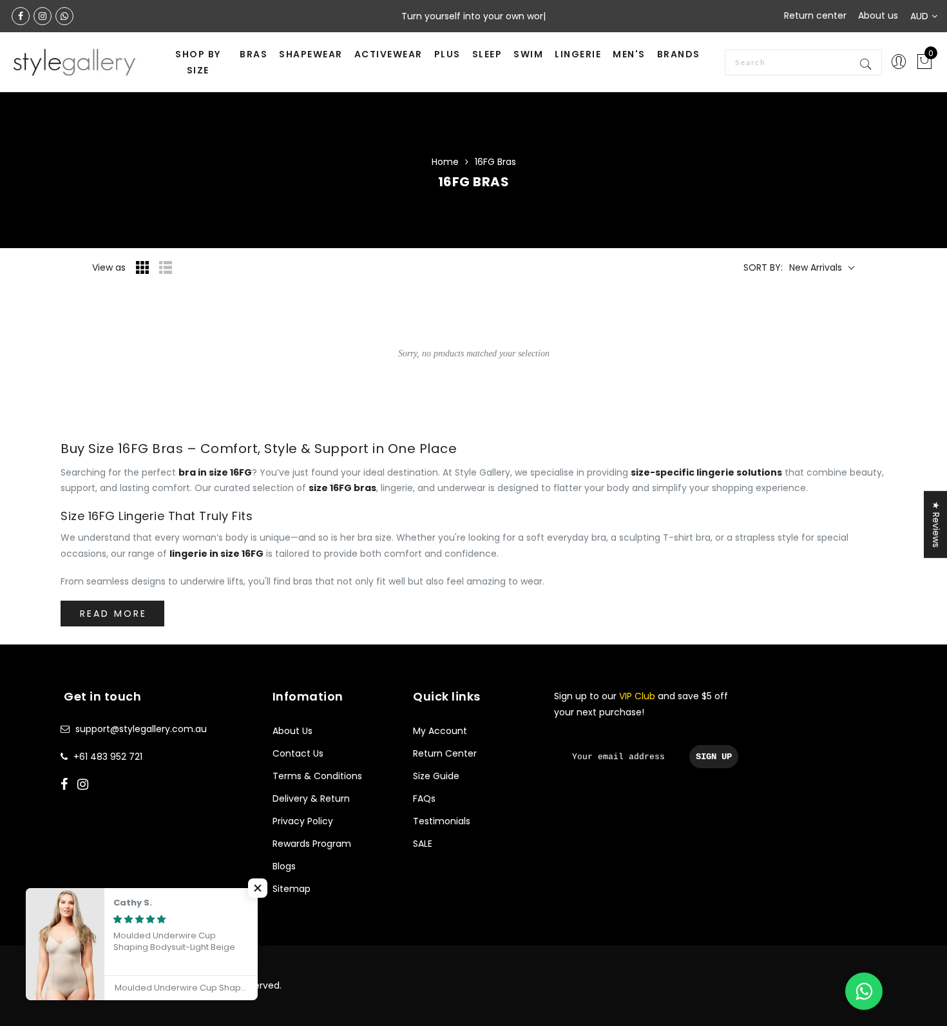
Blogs (284, 866)
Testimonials (441, 821)
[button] (257, 888)
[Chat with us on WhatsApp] (864, 991)
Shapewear (311, 54)
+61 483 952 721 (107, 756)
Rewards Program (312, 843)
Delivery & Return (311, 798)
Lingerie (578, 54)
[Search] (867, 62)
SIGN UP (714, 756)
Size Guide (436, 776)
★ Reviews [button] (936, 524)
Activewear (388, 54)
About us (878, 15)
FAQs (424, 798)
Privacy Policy (303, 821)
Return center (815, 15)
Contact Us (298, 753)
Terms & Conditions (317, 776)
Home (445, 161)
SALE (422, 843)
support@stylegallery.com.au (141, 728)
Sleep (487, 54)
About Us (292, 730)
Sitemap (292, 888)
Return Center (445, 753)
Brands (678, 54)
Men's (629, 54)
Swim (528, 54)
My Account (440, 730)
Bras (253, 54)
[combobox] (803, 62)
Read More (113, 613)
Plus (447, 54)
